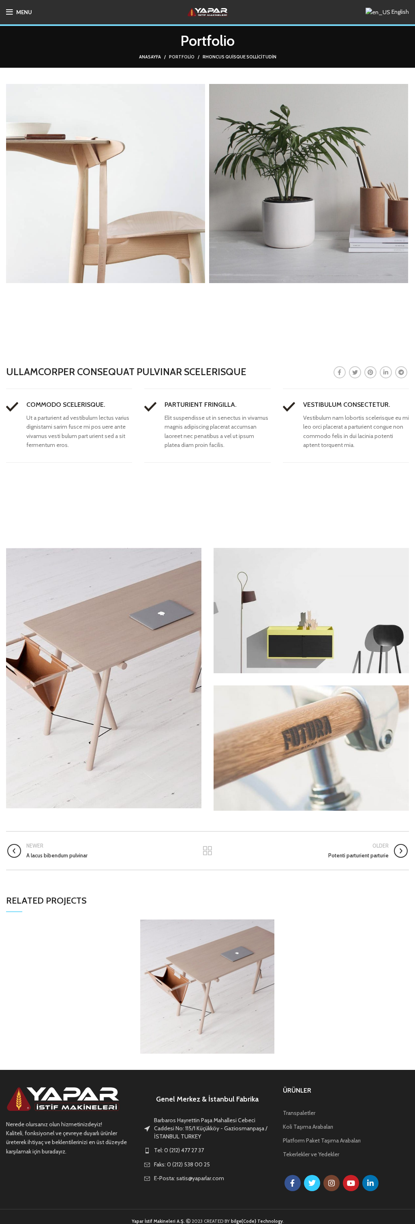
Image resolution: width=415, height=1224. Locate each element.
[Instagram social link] (331, 1183)
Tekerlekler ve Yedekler (311, 1154)
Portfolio (182, 57)
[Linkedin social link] (386, 372)
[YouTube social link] (351, 1183)
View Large (268, 925)
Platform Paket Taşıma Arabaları (322, 1140)
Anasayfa (150, 57)
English (399, 11)
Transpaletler (299, 1113)
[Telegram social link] (401, 372)
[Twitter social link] (355, 372)
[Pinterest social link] (370, 372)
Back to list (207, 851)
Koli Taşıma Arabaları (308, 1126)
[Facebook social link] (340, 372)
